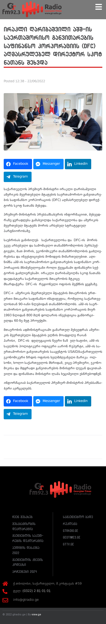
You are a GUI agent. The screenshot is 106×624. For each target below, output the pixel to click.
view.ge (36, 614)
